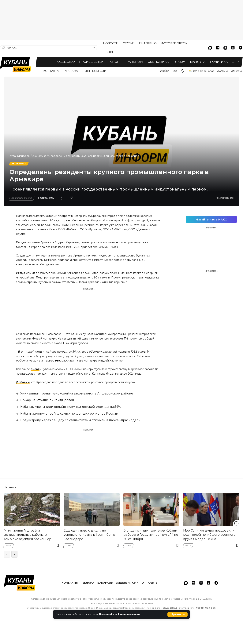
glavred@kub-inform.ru (176, 608)
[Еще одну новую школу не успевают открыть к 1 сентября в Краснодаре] (92, 509)
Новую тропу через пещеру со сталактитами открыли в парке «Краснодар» (80, 420)
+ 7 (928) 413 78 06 (205, 608)
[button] (177, 614)
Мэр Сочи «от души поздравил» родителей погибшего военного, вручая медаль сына (209, 535)
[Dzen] (225, 47)
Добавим (23, 382)
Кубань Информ (19, 155)
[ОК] (233, 47)
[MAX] (210, 47)
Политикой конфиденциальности (119, 614)
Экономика (39, 155)
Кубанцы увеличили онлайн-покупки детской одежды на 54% (70, 407)
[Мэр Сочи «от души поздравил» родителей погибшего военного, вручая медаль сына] (211, 509)
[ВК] (217, 47)
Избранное (168, 71)
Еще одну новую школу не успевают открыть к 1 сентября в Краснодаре (89, 535)
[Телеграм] (216, 583)
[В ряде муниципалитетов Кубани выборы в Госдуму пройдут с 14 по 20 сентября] (151, 509)
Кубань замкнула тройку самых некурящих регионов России (69, 413)
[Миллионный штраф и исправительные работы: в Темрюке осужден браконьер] (32, 509)
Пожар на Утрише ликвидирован (47, 400)
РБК (58, 360)
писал (35, 369)
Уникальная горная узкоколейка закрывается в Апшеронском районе (76, 393)
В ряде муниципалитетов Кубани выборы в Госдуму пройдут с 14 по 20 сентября (150, 535)
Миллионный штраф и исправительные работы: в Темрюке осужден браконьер (27, 535)
